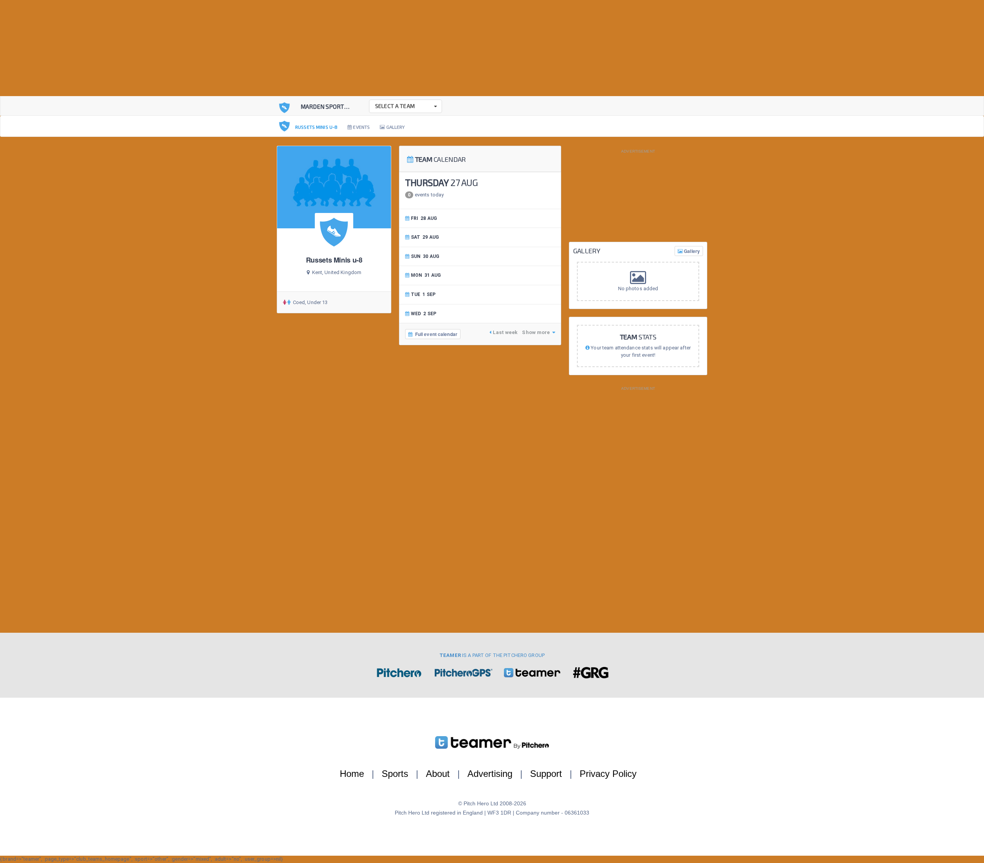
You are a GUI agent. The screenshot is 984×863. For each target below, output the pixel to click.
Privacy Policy (608, 773)
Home (352, 773)
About (438, 773)
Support (546, 773)
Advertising (489, 773)
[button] (405, 106)
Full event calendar (434, 334)
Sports (395, 773)
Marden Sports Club (331, 106)
